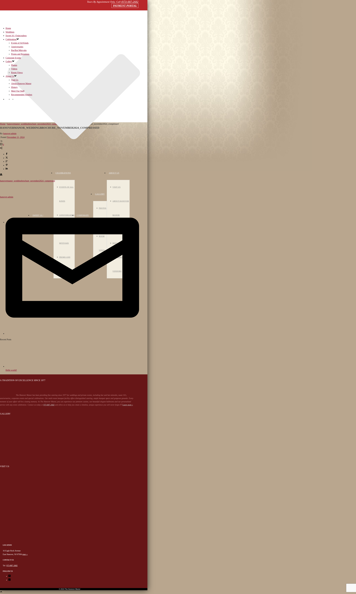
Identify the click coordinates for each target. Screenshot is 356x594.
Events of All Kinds (20, 43)
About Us (114, 173)
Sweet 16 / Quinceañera (16, 35)
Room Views (17, 72)
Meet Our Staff (17, 91)
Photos (14, 65)
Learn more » (128, 405)
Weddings (10, 32)
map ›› (25, 554)
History (14, 87)
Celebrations (63, 173)
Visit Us (117, 187)
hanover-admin (9, 133)
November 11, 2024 (15, 137)
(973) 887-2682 (129, 1)
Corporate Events (13, 58)
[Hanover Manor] (69, 542)
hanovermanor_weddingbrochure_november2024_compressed (27, 181)
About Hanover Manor (21, 83)
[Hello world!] (21, 366)
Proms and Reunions (20, 54)
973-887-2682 (49, 405)
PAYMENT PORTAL (125, 5)
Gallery (100, 194)
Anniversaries (17, 47)
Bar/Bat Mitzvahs (19, 50)
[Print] (1, 175)
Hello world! (11, 370)
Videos (14, 69)
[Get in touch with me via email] (72, 333)
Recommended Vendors (21, 94)
